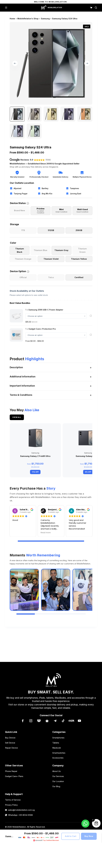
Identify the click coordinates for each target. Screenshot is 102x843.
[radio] (19, 210)
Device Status (19, 203)
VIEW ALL (16, 417)
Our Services (58, 776)
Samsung (45, 18)
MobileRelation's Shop (28, 18)
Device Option (19, 271)
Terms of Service (13, 800)
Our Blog (56, 786)
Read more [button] (46, 532)
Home (12, 18)
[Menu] (6, 8)
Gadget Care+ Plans (14, 776)
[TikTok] (63, 721)
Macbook (56, 748)
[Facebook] (23, 721)
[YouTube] (79, 721)
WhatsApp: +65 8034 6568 (20, 815)
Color (13, 243)
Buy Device (10, 738)
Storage (14, 224)
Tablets (55, 743)
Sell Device (10, 743)
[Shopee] (47, 721)
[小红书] (71, 721)
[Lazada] (39, 721)
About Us (56, 771)
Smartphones (58, 738)
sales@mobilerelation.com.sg (21, 810)
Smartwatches (58, 753)
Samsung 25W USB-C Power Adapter (45, 310)
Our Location (58, 781)
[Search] (96, 8)
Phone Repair (11, 771)
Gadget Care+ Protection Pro (42, 329)
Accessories (57, 758)
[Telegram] (55, 721)
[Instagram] (31, 721)
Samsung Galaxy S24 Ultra (64, 18)
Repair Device (11, 748)
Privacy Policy (11, 805)
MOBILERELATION (55, 8)
